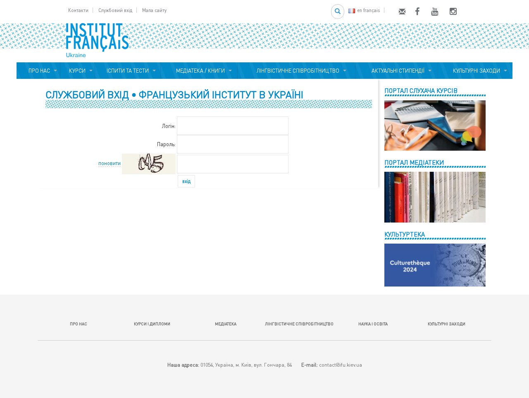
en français (368, 10)
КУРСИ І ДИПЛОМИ (152, 323)
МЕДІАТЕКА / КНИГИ (199, 70)
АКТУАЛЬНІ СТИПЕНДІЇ (396, 70)
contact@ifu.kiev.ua (340, 365)
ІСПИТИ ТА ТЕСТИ (128, 70)
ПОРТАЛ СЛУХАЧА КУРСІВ (421, 90)
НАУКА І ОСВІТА (373, 323)
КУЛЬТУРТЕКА (404, 234)
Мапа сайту (154, 10)
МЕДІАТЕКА (225, 323)
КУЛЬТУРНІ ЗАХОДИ (475, 70)
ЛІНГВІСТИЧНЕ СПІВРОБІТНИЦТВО (296, 70)
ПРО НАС (38, 70)
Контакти (78, 10)
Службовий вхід (115, 10)
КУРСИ (77, 70)
